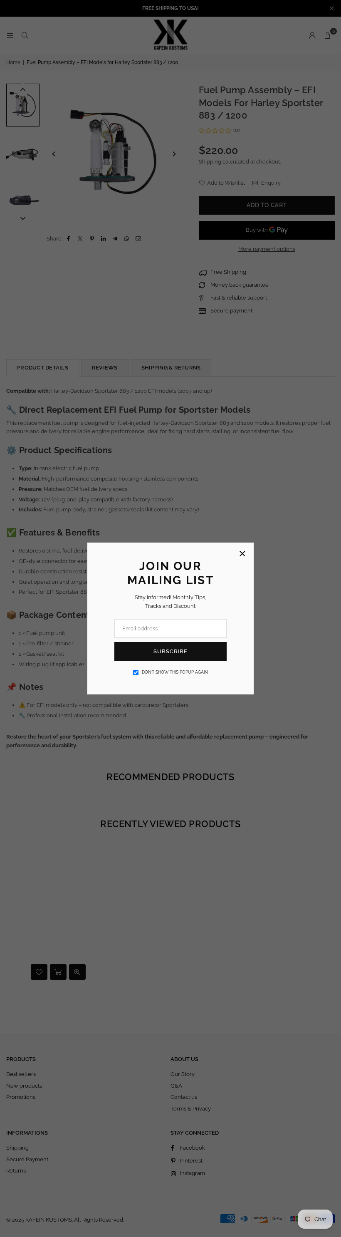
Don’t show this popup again (175, 672)
